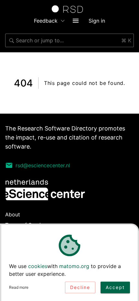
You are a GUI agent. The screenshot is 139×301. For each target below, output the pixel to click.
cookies (37, 266)
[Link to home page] (69, 9)
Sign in (97, 20)
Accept (115, 287)
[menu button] (75, 20)
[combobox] (69, 40)
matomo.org (74, 266)
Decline (80, 287)
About (12, 214)
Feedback (46, 20)
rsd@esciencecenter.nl (43, 165)
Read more (18, 287)
